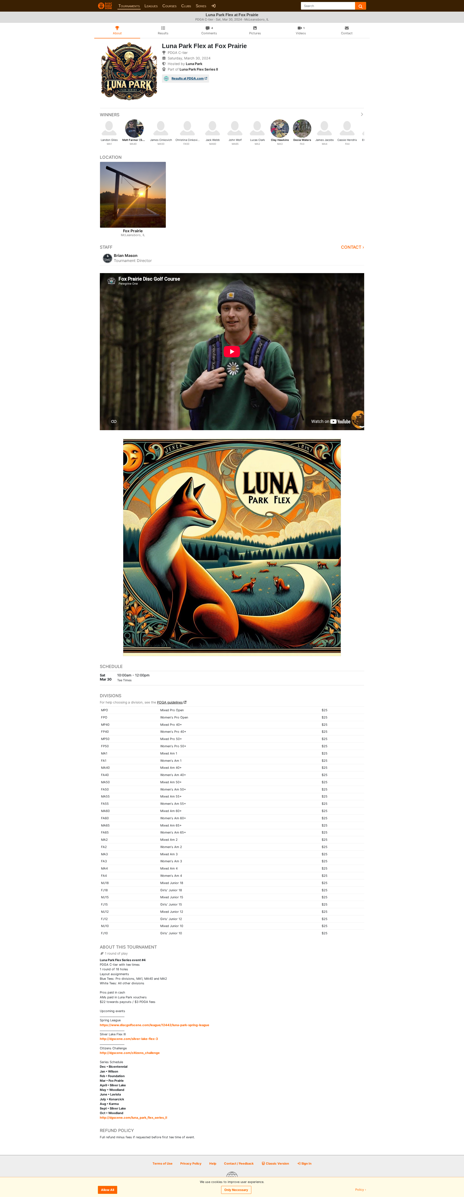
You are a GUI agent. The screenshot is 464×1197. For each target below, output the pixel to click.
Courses (169, 6)
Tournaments (129, 6)
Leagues (151, 6)
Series (201, 6)
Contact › (352, 247)
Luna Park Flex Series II (199, 69)
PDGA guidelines (170, 702)
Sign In (306, 1163)
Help (212, 1163)
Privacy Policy (191, 1163)
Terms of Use (162, 1163)
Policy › (360, 1189)
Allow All (107, 1190)
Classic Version (277, 1163)
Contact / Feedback (239, 1163)
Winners (109, 114)
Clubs (186, 6)
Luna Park (194, 64)
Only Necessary (236, 1190)
